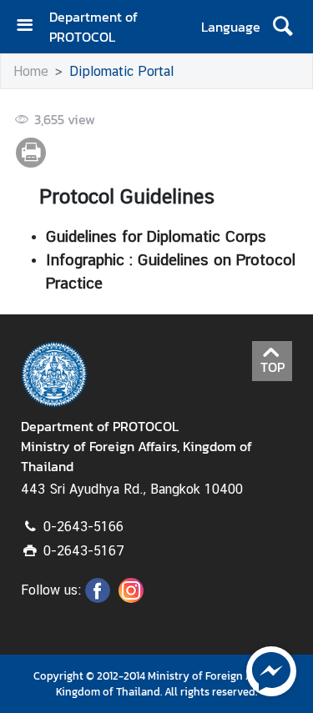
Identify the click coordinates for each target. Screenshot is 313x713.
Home (30, 71)
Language (230, 27)
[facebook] (97, 598)
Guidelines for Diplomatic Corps (156, 236)
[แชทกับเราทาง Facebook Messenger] (271, 670)
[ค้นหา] (282, 27)
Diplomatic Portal (121, 71)
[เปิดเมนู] (31, 27)
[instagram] (131, 598)
